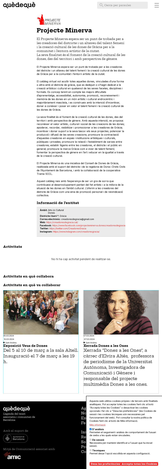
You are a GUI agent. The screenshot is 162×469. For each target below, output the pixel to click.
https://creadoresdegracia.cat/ (62, 222)
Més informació (98, 424)
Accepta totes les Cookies (139, 464)
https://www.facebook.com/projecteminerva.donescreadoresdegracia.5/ (90, 225)
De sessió (98, 439)
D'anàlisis (98, 429)
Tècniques (98, 450)
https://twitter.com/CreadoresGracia (67, 228)
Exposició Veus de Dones (25, 346)
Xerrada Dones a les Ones (106, 346)
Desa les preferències (105, 464)
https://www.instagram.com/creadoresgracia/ (76, 231)
